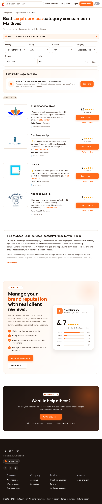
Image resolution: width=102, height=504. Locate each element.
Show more (12, 263)
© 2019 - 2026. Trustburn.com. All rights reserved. (24, 499)
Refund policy (83, 499)
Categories (65, 3)
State (39, 56)
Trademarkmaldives (43, 106)
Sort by (8, 45)
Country (8, 56)
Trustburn (11, 451)
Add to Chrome (69, 423)
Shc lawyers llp (40, 135)
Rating (31, 45)
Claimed (55, 45)
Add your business (58, 488)
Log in (75, 3)
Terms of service (68, 499)
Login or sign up (83, 480)
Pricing (53, 484)
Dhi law (35, 164)
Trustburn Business (58, 480)
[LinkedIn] (16, 468)
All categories (12, 480)
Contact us (34, 484)
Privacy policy (53, 499)
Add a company (13, 488)
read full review (43, 120)
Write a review (51, 3)
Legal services (20, 13)
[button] (15, 50)
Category (80, 45)
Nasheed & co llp (41, 193)
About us (34, 480)
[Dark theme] (97, 3)
